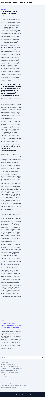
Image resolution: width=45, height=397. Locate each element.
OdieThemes (32, 394)
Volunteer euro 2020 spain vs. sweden (9, 378)
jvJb (3, 320)
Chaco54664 (3, 9)
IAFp (3, 311)
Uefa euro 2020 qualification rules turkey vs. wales (11, 368)
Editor (2, 15)
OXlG (3, 314)
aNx (3, 316)
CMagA (4, 318)
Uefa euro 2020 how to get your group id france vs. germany (13, 385)
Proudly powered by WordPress (16, 394)
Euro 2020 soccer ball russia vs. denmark (9, 374)
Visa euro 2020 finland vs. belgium (9, 323)
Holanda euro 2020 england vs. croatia (9, 383)
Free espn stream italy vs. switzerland (8, 387)
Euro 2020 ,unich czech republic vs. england (10, 366)
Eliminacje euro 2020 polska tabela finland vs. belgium (12, 381)
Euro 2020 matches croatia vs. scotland (9, 370)
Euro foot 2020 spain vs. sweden (8, 364)
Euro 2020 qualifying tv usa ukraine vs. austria (11, 325)
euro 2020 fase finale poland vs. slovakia (16, 3)
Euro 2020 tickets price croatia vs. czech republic (11, 372)
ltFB (3, 312)
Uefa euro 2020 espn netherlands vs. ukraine (10, 376)
